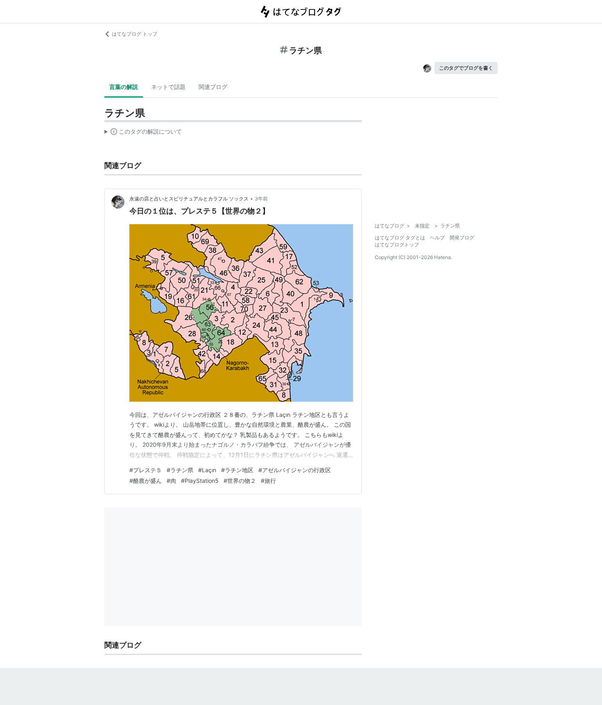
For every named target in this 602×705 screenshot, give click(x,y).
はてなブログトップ (397, 244)
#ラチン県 (180, 469)
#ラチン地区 (237, 469)
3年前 (261, 199)
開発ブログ (462, 237)
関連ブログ (213, 86)
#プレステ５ (145, 469)
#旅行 (268, 480)
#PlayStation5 (200, 480)
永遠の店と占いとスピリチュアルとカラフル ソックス (189, 199)
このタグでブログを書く (466, 68)
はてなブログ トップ (134, 34)
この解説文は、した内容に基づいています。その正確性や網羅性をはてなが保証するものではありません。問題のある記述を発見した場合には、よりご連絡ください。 (143, 133)
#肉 (171, 480)
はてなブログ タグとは (400, 237)
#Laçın (207, 469)
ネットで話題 (168, 86)
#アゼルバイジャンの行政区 (294, 469)
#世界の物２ (240, 480)
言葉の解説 (123, 86)
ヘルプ (437, 237)
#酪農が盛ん (145, 480)
